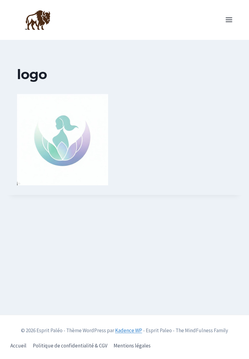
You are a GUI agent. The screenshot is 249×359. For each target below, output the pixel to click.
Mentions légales (132, 345)
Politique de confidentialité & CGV (70, 345)
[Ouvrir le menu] (232, 20)
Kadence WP (128, 330)
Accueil (18, 345)
